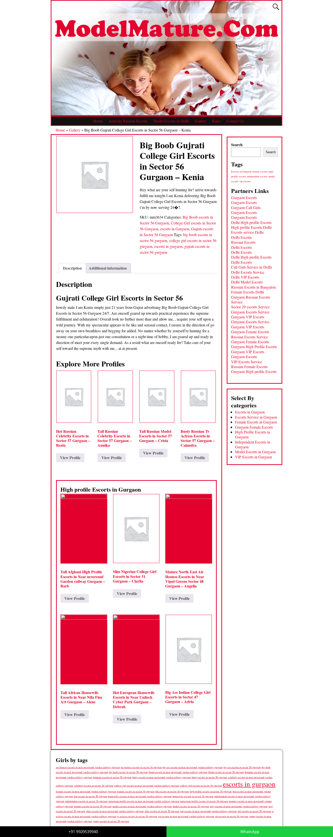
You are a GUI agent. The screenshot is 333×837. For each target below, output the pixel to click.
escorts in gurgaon (168, 246)
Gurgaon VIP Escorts (247, 316)
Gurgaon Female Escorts (250, 331)
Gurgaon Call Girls (246, 207)
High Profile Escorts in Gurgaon (252, 434)
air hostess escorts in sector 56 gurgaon (141, 767)
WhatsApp (249, 831)
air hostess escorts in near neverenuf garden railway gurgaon (88, 767)
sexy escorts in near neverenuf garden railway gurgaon (238, 806)
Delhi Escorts (241, 237)
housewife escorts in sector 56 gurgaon (193, 796)
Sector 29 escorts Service (250, 306)
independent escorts (257, 176)
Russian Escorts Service (249, 336)
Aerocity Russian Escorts (128, 120)
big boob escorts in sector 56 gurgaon (128, 772)
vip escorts (245, 181)
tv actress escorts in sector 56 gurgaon (137, 816)
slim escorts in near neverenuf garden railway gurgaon (115, 811)
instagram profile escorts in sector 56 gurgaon (204, 801)
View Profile (70, 457)
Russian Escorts (243, 242)
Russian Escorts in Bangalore (253, 287)
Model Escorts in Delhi (171, 120)
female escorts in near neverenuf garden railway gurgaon (86, 791)
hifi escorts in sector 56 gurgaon (172, 791)
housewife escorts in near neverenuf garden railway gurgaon (140, 796)
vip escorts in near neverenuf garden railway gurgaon (186, 816)
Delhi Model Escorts (247, 281)
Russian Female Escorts (249, 366)
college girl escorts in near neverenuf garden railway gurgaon (146, 785)
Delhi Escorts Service (247, 272)
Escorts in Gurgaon (241, 171)
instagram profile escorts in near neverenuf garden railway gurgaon (143, 801)
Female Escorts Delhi (247, 291)
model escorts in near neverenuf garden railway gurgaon (142, 806)
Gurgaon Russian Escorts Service (250, 299)
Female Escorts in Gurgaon (256, 421)
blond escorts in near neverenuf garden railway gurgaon (178, 772)
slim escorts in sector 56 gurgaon (162, 811)
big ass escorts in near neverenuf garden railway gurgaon (193, 767)
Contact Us (235, 120)
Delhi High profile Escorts (251, 222)
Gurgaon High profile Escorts (254, 371)
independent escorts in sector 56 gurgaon (86, 801)
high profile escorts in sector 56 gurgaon (211, 791)
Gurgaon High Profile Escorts (254, 346)
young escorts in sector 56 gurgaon (111, 821)
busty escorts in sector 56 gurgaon (209, 777)
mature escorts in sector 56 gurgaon (92, 806)
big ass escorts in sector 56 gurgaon (242, 767)
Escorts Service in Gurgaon (256, 417)
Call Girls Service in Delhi (251, 267)
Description (72, 268)
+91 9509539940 (83, 831)
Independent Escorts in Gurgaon (252, 444)
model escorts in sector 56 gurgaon (191, 806)
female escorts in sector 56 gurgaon (135, 791)
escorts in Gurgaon (174, 228)
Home (98, 120)
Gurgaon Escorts (244, 197)
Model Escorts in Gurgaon (255, 451)
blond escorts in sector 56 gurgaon (226, 772)
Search (237, 144)
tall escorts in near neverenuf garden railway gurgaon (208, 811)
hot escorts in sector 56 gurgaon (90, 796)
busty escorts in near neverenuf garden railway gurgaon (161, 777)
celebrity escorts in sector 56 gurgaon (93, 785)
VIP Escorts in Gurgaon (253, 456)
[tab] (72, 268)
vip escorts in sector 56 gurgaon (231, 816)
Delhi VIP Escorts (245, 277)
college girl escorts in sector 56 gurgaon (201, 785)
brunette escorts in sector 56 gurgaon (112, 777)
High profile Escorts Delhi (251, 227)
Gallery (200, 120)
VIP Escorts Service (246, 361)
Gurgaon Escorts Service (250, 311)
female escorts (260, 171)
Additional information (108, 268)
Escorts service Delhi (247, 232)
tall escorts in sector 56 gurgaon (254, 811)
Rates (216, 120)
